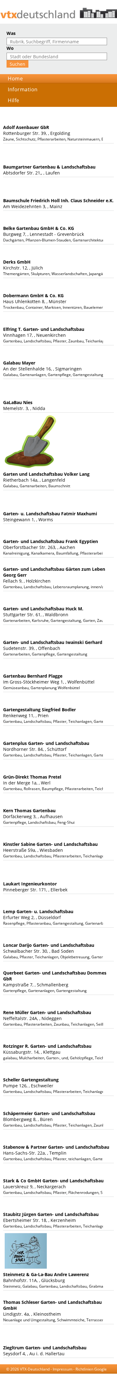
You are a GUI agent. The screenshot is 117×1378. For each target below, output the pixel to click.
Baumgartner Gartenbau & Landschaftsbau (49, 167)
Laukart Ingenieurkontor (30, 884)
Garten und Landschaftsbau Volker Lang (46, 474)
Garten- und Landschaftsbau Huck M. (43, 609)
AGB (34, 1375)
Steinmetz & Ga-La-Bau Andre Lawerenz (46, 1274)
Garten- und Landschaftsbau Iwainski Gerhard (52, 642)
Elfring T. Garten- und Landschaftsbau (43, 329)
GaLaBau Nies (17, 402)
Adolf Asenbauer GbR (26, 127)
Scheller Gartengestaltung (31, 1080)
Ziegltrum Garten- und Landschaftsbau (44, 1348)
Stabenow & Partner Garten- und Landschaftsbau (56, 1147)
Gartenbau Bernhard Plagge (32, 676)
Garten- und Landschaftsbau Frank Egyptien (50, 541)
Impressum (62, 1369)
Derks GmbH (17, 262)
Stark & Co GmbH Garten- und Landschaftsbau (53, 1181)
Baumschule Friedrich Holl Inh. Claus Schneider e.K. (58, 200)
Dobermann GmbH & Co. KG (33, 295)
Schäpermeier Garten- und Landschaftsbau (49, 1113)
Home (15, 78)
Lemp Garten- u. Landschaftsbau (38, 911)
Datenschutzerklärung (60, 1375)
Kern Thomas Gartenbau (29, 810)
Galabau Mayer (19, 363)
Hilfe (13, 100)
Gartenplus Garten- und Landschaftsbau (46, 743)
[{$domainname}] (58, 13)
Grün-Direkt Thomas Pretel (32, 777)
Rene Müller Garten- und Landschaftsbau (47, 1012)
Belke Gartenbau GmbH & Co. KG (38, 228)
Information (23, 89)
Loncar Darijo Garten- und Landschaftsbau (48, 945)
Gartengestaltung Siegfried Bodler (39, 710)
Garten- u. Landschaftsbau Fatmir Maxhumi (50, 514)
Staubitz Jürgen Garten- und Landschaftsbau (51, 1214)
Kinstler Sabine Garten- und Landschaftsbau (50, 844)
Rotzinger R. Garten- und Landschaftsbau (47, 1046)
